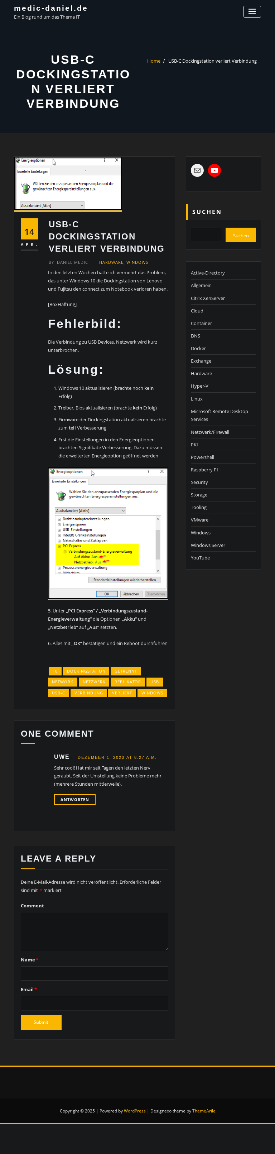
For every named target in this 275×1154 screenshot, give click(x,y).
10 (55, 671)
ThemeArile (204, 1111)
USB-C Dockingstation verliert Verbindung (212, 61)
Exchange (201, 361)
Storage (199, 494)
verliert (122, 692)
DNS (195, 336)
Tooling (199, 507)
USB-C (58, 692)
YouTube (200, 557)
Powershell (202, 457)
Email (29, 989)
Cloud (197, 310)
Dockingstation (86, 671)
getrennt (126, 671)
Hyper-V (199, 386)
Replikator (128, 681)
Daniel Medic (68, 262)
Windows (137, 262)
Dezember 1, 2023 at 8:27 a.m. (117, 757)
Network (62, 681)
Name (29, 959)
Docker (198, 348)
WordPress (135, 1111)
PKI (194, 444)
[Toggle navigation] (252, 12)
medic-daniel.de (51, 8)
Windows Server (208, 545)
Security (199, 482)
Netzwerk (94, 681)
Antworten (75, 799)
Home (153, 61)
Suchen (207, 212)
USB (154, 681)
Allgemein (201, 285)
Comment (32, 905)
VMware (199, 520)
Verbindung (88, 692)
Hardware (111, 262)
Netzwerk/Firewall (210, 432)
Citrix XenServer (208, 298)
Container (201, 323)
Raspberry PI (204, 469)
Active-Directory (208, 273)
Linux (197, 399)
